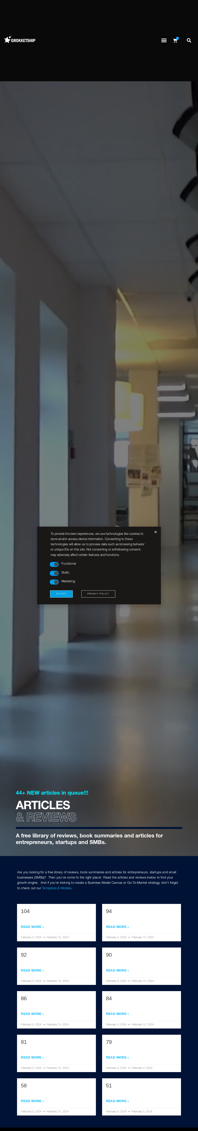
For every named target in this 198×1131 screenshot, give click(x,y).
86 (24, 998)
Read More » (32, 927)
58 (24, 1086)
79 (109, 1042)
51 (109, 1086)
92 (24, 955)
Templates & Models (56, 888)
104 (25, 911)
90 (109, 955)
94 (109, 911)
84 (109, 998)
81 (24, 1042)
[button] (164, 40)
